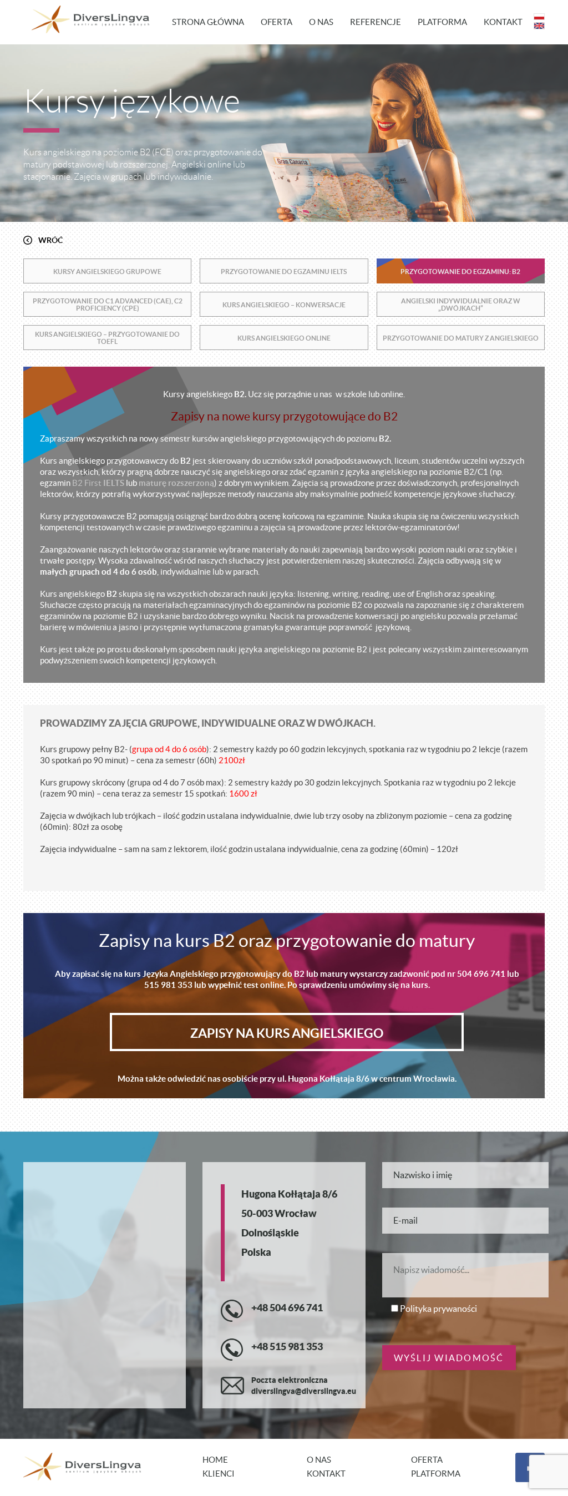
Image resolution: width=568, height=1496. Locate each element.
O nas (321, 22)
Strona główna (208, 22)
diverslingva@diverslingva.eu (303, 1391)
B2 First (87, 483)
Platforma (442, 22)
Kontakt (503, 22)
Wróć (50, 240)
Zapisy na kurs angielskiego (286, 1033)
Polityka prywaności (438, 1309)
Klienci (218, 1473)
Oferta (276, 22)
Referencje (375, 22)
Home (215, 1459)
